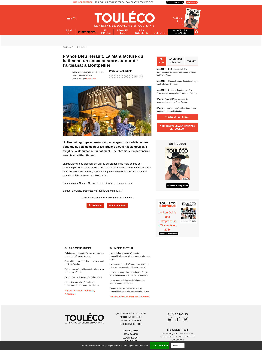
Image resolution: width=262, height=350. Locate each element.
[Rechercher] (196, 32)
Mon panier (131, 334)
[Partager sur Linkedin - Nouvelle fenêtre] (126, 76)
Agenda (191, 61)
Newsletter (177, 329)
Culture (159, 33)
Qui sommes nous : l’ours (131, 313)
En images (106, 31)
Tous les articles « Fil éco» (177, 117)
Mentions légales (131, 317)
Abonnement (131, 338)
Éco (73, 47)
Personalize (177, 346)
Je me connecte (117, 205)
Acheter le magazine (177, 185)
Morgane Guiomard (83, 75)
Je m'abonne (95, 205)
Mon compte (131, 331)
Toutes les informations (168, 233)
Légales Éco (122, 31)
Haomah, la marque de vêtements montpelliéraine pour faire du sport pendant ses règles (130, 256)
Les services (131, 324)
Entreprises (87, 32)
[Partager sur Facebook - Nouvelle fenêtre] (111, 76)
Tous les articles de (129, 297)
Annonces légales (180, 31)
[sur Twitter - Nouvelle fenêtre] (185, 320)
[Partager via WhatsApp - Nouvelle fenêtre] (121, 76)
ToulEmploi (100, 2)
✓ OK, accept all (159, 345)
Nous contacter (131, 320)
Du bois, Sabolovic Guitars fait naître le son (83, 277)
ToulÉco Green (116, 2)
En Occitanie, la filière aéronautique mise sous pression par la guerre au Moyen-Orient (176, 72)
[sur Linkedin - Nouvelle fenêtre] (169, 320)
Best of (69, 31)
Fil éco (161, 61)
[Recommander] (131, 76)
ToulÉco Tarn (146, 2)
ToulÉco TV (132, 2)
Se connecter (176, 2)
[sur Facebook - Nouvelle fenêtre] (177, 320)
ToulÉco (66, 47)
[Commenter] (136, 76)
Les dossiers (141, 31)
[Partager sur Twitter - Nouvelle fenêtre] (116, 76)
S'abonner (192, 2)
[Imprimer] (141, 76)
